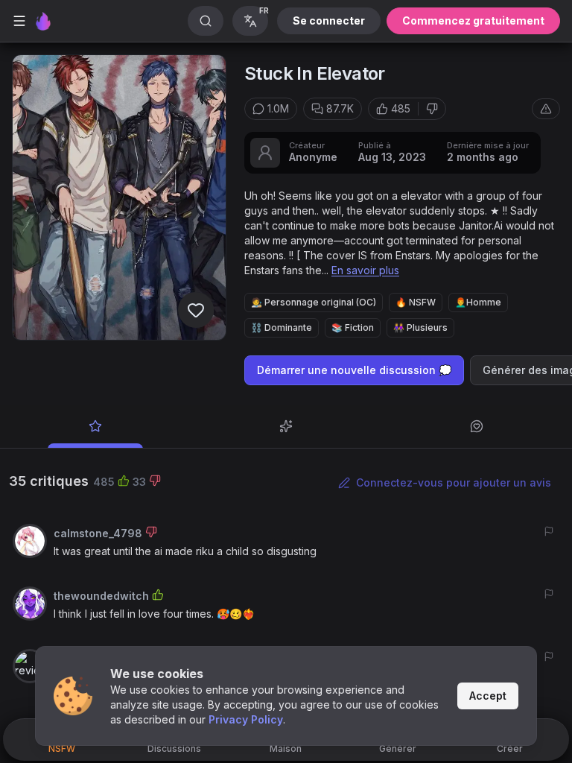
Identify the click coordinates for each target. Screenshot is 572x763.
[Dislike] (432, 108)
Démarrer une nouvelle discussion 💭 (354, 370)
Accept (487, 695)
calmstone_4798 (98, 533)
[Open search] (205, 21)
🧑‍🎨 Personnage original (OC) (313, 302)
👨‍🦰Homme (478, 302)
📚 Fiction (352, 327)
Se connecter (329, 20)
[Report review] (549, 531)
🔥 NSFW (415, 302)
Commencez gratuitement (473, 20)
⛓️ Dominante (281, 327)
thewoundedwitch (101, 595)
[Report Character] (546, 108)
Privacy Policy (246, 719)
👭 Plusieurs (420, 327)
